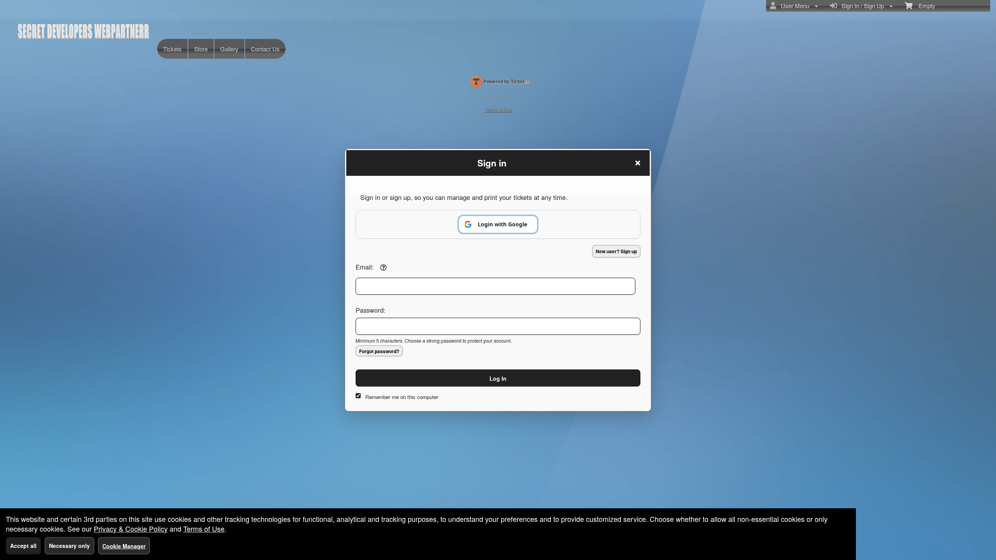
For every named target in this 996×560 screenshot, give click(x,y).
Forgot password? (379, 351)
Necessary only (69, 546)
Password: (371, 310)
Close (637, 163)
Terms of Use (203, 528)
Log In (498, 378)
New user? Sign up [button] (616, 251)
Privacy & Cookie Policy (131, 528)
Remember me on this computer (401, 397)
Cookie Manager (124, 546)
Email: (365, 266)
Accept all (23, 546)
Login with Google (502, 224)
